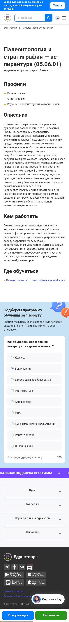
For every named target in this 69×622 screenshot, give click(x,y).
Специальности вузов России (37, 28)
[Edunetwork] (7, 18)
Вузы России (10, 28)
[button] (34, 491)
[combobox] (32, 18)
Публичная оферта (13, 591)
